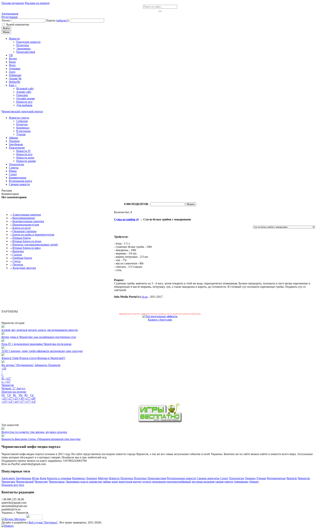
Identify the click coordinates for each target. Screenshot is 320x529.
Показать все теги (12, 484)
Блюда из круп (21, 227)
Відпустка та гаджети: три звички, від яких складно (34, 432)
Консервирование (23, 217)
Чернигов (304, 478)
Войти (6, 28)
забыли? (62, 20)
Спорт (224, 478)
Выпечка (18, 251)
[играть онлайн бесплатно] (160, 421)
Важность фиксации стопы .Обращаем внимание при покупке (41, 439)
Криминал (78, 478)
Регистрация (9, 16)
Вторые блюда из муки (26, 241)
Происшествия (156, 478)
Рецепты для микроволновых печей (35, 244)
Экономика (72, 481)
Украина (250, 478)
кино (115, 481)
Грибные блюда (22, 257)
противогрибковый (178, 481)
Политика (126, 478)
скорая (219, 481)
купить (146, 481)
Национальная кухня (25, 224)
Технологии (236, 478)
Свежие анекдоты (208, 478)
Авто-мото (8, 478)
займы (107, 481)
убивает (254, 481)
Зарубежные (23, 478)
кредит (137, 481)
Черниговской (25, 481)
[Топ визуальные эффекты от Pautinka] (160, 316)
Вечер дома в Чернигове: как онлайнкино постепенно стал (38, 337)
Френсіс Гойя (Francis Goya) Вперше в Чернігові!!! (33, 358)
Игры (35, 478)
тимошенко (241, 481)
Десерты (17, 264)
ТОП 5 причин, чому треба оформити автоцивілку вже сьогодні (42, 351)
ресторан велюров (203, 481)
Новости (114, 478)
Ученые (261, 478)
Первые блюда (21, 237)
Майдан (103, 478)
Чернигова (8, 481)
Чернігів (291, 478)
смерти (228, 481)
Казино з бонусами (160, 319)
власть (84, 481)
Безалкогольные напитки (28, 221)
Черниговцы (57, 481)
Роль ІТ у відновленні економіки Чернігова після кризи (36, 344)
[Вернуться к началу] (7, 525)
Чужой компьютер (17, 24)
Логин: (5, 20)
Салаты (17, 254)
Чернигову (41, 481)
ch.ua (144, 296)
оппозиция (159, 481)
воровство (95, 481)
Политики (140, 478)
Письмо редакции (12, 3)
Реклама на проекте (37, 3)
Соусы (16, 261)
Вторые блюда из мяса (26, 247)
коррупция (125, 481)
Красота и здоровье (59, 478)
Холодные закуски (24, 267)
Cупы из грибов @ (126, 219)
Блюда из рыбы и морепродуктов (33, 234)
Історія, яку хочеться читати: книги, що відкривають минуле (39, 330)
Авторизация (9, 13)
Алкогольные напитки (26, 214)
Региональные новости (181, 478)
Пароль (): (57, 20)
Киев (43, 478)
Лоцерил (91, 478)
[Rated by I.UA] (34, 519)
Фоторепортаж (276, 478)
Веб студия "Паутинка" (43, 522)
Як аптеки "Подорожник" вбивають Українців (30, 365)
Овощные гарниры (24, 231)
